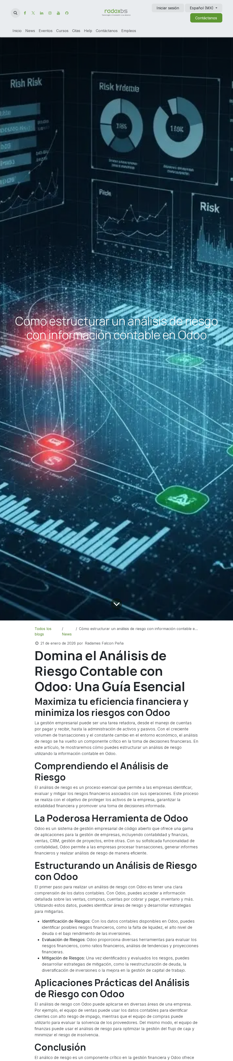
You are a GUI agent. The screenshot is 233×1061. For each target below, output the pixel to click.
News (67, 634)
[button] (15, 13)
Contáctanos (206, 18)
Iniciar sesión (168, 8)
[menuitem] (17, 30)
